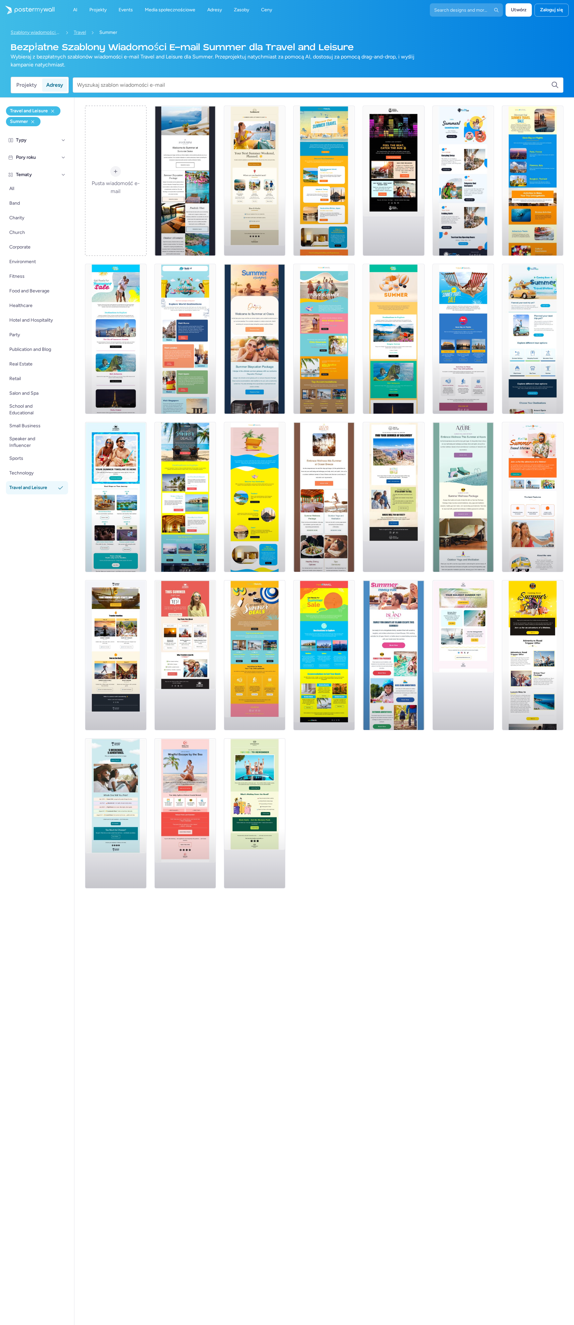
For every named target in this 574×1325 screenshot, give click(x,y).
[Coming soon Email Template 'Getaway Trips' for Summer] (532, 339)
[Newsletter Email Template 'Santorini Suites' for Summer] (185, 181)
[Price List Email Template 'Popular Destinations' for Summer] (393, 339)
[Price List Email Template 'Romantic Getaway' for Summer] (324, 339)
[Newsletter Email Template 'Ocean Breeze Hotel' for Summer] (324, 497)
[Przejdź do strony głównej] (27, 10)
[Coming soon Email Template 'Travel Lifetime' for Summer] (532, 497)
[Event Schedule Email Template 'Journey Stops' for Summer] (115, 497)
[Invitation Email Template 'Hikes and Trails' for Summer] (393, 497)
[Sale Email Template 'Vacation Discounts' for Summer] (254, 497)
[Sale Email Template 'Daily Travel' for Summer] (532, 181)
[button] (63, 140)
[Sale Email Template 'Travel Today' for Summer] (463, 339)
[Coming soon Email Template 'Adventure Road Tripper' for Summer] (532, 655)
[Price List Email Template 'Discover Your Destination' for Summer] (324, 181)
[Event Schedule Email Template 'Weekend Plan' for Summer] (254, 181)
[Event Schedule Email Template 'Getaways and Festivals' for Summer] (185, 655)
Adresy (54, 85)
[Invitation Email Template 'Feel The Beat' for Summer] (393, 181)
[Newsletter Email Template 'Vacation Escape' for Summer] (254, 339)
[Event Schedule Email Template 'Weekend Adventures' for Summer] (115, 813)
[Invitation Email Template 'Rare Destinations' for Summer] (463, 655)
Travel (80, 32)
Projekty (26, 85)
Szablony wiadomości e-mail (35, 32)
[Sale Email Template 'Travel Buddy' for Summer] (115, 339)
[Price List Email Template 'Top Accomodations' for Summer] (254, 655)
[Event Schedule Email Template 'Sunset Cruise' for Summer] (115, 655)
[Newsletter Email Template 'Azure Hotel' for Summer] (463, 497)
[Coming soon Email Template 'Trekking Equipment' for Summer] (463, 181)
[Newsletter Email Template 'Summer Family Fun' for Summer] (393, 655)
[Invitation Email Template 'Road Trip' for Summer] (254, 813)
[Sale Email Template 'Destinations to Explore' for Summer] (324, 655)
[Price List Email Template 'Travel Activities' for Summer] (185, 497)
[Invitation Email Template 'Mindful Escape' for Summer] (185, 813)
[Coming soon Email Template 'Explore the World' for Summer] (185, 339)
